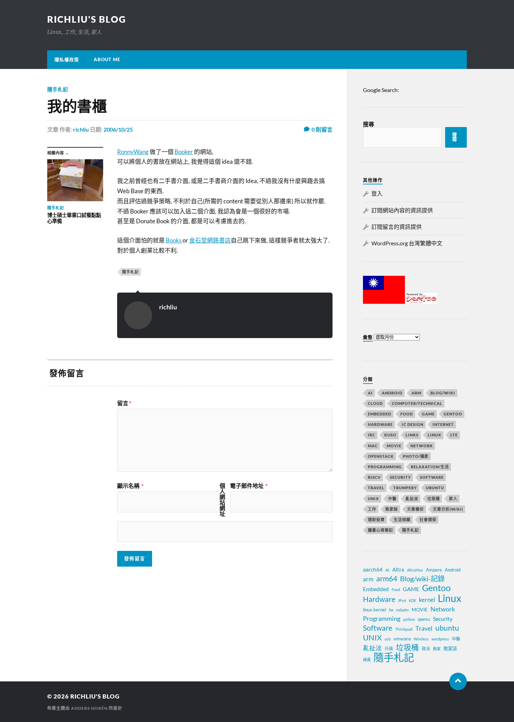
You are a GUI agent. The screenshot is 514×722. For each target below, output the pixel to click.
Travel (376, 487)
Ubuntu (435, 487)
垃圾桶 (433, 498)
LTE (454, 435)
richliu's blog (86, 19)
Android (392, 393)
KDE (412, 600)
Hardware (380, 424)
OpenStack (381, 456)
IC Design (412, 424)
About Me (107, 59)
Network (422, 445)
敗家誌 (391, 509)
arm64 (386, 578)
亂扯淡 (412, 498)
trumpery (405, 487)
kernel (427, 599)
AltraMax (415, 570)
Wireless (421, 639)
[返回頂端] (458, 681)
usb (388, 639)
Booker (183, 151)
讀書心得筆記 (380, 530)
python (409, 619)
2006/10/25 (118, 129)
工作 (372, 509)
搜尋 (368, 124)
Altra (398, 569)
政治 (426, 648)
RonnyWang (133, 151)
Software (432, 477)
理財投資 (376, 519)
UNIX (373, 498)
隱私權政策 (67, 59)
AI (370, 393)
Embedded (379, 414)
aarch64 (373, 569)
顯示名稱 (130, 486)
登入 (377, 193)
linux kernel (374, 609)
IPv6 (402, 600)
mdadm (402, 610)
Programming (385, 466)
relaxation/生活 (430, 466)
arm (368, 579)
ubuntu (447, 628)
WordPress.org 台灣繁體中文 (406, 243)
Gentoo (453, 414)
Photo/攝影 (416, 456)
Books (173, 240)
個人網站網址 (222, 500)
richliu (81, 129)
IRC (371, 435)
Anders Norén (89, 708)
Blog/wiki (442, 393)
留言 (124, 403)
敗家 (437, 648)
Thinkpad (404, 629)
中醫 (392, 498)
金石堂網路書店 (210, 240)
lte (391, 610)
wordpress (440, 639)
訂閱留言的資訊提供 (396, 226)
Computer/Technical (417, 403)
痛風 (367, 659)
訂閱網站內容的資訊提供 (402, 210)
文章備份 (415, 509)
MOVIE (394, 445)
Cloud (375, 403)
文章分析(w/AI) (448, 509)
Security (400, 477)
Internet (443, 424)
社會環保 (428, 519)
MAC (373, 445)
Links (412, 435)
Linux (434, 435)
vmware (402, 639)
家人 (453, 498)
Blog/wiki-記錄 (422, 578)
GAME (428, 414)
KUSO (390, 435)
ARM (416, 393)
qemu (424, 619)
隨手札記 (57, 89)
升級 (389, 648)
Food (406, 414)
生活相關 (402, 519)
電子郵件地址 (248, 486)
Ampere (434, 570)
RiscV (374, 477)
